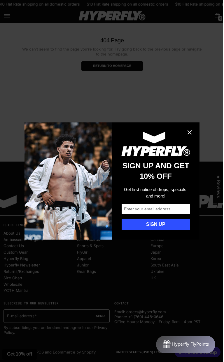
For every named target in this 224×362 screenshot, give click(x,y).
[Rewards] (181, 344)
